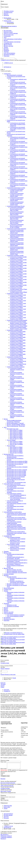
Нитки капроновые (9, 588)
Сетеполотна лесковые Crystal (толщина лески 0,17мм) (18, 298)
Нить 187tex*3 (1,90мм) (16, 430)
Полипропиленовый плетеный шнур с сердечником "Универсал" (17, 563)
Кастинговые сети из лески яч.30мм (16, 475)
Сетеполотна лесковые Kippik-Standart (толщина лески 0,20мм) (18, 325)
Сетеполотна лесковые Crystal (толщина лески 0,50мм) (18, 312)
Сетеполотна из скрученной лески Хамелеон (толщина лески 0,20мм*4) (18, 172)
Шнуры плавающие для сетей (15, 571)
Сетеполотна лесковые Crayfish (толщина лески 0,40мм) (18, 280)
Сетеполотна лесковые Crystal (15, 293)
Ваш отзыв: (4, 768)
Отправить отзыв (5, 776)
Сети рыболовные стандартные (12, 41)
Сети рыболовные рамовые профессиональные (14, 522)
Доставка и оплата (9, 11)
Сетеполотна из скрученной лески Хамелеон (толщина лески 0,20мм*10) (18, 155)
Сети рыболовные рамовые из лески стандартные (18, 498)
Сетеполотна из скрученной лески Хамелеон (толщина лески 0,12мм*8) (18, 147)
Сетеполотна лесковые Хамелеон (15, 366)
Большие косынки (11, 576)
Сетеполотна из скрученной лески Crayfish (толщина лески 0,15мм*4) (18, 88)
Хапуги (6, 609)
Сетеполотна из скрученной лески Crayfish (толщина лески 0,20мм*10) (18, 92)
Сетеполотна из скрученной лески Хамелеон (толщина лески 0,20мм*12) (18, 160)
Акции (5, 808)
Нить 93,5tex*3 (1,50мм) (16, 438)
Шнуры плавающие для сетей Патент (17, 572)
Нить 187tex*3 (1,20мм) (16, 443)
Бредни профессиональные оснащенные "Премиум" (14, 421)
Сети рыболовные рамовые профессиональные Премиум (14, 525)
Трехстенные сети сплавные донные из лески (17, 549)
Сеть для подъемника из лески (15, 616)
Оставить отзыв (5, 663)
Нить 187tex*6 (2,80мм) (16, 433)
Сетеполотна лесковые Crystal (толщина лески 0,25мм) (18, 304)
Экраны (6, 47)
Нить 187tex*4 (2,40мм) (16, 431)
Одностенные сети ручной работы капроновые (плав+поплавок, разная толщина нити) (16, 519)
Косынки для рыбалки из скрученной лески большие (17, 581)
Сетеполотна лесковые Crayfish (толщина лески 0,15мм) (18, 260)
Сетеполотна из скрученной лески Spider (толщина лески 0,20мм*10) (17, 124)
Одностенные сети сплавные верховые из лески (17, 539)
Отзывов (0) (7, 691)
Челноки (6, 610)
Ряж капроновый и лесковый (14, 75)
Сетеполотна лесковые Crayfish (15, 255)
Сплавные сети (8, 43)
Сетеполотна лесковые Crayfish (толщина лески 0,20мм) (18, 268)
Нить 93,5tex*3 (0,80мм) (16, 444)
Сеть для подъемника (9, 53)
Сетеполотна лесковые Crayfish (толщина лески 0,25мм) (18, 271)
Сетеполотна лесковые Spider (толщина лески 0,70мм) (18, 352)
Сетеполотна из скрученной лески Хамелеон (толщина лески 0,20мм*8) (18, 185)
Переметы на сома (12, 605)
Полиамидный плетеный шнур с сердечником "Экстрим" (15, 557)
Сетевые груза (7, 589)
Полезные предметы (9, 54)
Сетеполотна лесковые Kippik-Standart (17, 320)
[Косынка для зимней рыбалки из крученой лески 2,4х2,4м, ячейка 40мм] (15, 634)
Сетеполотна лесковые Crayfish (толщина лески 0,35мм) (18, 277)
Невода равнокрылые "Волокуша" (16, 426)
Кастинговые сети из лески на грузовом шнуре (15, 464)
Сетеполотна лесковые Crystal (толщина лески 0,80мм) (18, 318)
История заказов (8, 815)
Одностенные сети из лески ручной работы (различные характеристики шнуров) (16, 515)
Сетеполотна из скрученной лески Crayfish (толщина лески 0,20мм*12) (18, 96)
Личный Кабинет (8, 813)
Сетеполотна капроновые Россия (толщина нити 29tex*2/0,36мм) (17, 209)
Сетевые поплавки (9, 574)
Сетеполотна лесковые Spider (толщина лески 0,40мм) (18, 340)
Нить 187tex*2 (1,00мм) (16, 441)
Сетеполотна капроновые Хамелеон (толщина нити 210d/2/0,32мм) (17, 240)
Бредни (6, 40)
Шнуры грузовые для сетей (14, 569)
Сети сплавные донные (13, 544)
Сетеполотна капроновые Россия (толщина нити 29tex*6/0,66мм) (17, 222)
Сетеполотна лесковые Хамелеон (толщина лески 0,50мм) (17, 395)
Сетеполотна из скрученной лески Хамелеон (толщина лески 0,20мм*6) (18, 181)
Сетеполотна (7, 36)
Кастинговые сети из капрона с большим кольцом (15, 456)
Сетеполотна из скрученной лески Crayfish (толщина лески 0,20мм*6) (18, 113)
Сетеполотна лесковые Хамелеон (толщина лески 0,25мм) (17, 382)
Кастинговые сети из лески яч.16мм (16, 471)
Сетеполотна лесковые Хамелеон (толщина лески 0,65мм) (17, 408)
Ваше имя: (3, 761)
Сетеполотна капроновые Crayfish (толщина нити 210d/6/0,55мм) (17, 203)
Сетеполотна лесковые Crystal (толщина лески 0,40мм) (18, 309)
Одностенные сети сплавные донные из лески (17, 546)
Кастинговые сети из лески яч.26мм (16, 474)
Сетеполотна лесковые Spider (14, 330)
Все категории (7, 30)
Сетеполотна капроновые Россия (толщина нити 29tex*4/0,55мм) (17, 217)
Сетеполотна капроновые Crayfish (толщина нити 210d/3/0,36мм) (17, 199)
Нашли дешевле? (5, 668)
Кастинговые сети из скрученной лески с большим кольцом (16, 477)
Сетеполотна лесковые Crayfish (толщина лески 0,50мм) (18, 283)
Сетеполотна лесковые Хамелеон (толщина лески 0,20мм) (17, 378)
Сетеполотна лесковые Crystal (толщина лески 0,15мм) (18, 295)
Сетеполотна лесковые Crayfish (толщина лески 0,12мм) (18, 257)
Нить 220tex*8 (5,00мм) (16, 437)
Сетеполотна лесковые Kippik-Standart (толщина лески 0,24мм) (18, 328)
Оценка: (3, 773)
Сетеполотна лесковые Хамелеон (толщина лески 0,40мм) (17, 391)
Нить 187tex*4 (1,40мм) (16, 450)
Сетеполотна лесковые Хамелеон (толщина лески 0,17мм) (17, 374)
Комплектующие (8, 32)
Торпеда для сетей (8, 612)
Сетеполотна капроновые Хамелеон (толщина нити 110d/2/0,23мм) (17, 231)
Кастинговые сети (8, 34)
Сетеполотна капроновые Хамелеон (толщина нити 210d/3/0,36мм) (17, 244)
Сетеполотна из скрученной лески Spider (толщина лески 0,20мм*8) (17, 129)
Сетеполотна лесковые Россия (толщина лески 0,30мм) (18, 364)
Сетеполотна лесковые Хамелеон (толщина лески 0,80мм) (17, 416)
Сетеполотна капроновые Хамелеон (16, 228)
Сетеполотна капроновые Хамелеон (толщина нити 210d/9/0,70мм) (17, 253)
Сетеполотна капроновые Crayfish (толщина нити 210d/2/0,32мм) (17, 195)
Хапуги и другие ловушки (11, 33)
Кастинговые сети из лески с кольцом (17, 469)
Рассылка (6, 818)
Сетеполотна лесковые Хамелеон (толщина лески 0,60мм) (17, 403)
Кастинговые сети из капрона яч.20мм (17, 461)
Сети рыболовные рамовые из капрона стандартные (18, 495)
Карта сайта (7, 807)
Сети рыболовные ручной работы (13, 39)
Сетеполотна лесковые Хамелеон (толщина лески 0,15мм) (17, 370)
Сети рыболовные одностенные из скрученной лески (16, 485)
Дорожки (6, 51)
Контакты (6, 15)
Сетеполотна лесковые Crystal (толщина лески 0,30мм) (18, 306)
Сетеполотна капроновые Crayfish (16, 187)
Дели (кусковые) (11, 440)
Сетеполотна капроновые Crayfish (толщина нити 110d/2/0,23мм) (17, 191)
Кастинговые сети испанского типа (16, 482)
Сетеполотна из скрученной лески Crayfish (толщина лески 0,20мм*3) (18, 100)
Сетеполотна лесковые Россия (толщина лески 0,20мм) (18, 359)
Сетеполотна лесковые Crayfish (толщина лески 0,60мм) (18, 285)
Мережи (6, 607)
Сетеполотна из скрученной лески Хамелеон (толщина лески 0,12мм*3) (18, 143)
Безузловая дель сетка (12, 428)
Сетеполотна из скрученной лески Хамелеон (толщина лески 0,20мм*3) (18, 168)
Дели (5, 37)
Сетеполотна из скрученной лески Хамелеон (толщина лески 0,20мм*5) (18, 176)
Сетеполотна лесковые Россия (15, 357)
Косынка (3, 778)
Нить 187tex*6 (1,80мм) (16, 451)
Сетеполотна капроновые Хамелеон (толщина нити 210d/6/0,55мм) (17, 248)
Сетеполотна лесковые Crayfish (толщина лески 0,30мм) (18, 274)
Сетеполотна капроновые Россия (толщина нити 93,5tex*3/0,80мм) (17, 226)
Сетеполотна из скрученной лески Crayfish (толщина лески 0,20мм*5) (18, 109)
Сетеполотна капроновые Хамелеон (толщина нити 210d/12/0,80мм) (17, 236)
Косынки (6, 48)
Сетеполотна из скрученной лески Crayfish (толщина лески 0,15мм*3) (18, 83)
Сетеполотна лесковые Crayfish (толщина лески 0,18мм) (18, 266)
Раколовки (6, 56)
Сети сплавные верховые (13, 537)
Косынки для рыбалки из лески (15, 583)
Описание (6, 689)
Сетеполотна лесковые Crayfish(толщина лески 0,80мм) (18, 291)
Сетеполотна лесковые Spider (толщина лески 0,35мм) (18, 338)
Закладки (6, 816)
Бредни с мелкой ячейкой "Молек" (16, 424)
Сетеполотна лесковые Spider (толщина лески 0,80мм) (18, 354)
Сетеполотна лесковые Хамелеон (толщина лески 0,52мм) (17, 399)
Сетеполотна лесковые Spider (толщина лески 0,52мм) (18, 346)
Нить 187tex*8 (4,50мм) (16, 434)
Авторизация (10, 23)
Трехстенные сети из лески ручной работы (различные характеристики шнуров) (16, 529)
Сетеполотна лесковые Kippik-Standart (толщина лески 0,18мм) (18, 322)
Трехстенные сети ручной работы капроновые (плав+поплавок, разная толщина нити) (16, 533)
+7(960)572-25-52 (8, 62)
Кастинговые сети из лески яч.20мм (16, 472)
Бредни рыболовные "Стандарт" (15, 423)
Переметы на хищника (13, 606)
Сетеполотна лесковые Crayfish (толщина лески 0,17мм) (18, 263)
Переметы (6, 50)
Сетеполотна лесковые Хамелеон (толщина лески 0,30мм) (17, 386)
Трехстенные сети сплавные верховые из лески (17, 542)
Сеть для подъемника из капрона (15, 614)
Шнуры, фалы (7, 552)
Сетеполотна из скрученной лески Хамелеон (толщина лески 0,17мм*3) (18, 151)
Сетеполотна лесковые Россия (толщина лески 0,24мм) (18, 361)
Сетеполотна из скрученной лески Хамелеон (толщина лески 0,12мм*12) (18, 138)
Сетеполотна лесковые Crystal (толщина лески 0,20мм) (18, 301)
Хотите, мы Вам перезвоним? (18, 60)
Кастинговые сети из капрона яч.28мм (17, 462)
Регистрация (10, 22)
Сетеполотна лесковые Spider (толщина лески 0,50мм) (18, 343)
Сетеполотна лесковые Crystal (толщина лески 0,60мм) (18, 315)
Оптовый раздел (8, 12)
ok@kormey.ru (7, 67)
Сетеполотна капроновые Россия (15, 206)
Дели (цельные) (11, 445)
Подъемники (7, 617)
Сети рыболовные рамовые (14, 493)
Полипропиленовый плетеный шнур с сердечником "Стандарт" (17, 560)
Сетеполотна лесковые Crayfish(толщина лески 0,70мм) (18, 288)
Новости (6, 13)
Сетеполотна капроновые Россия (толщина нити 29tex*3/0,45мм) (17, 213)
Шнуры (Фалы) (8, 44)
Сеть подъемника (8, 613)
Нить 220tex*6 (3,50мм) (16, 435)
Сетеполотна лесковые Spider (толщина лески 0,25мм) (18, 332)
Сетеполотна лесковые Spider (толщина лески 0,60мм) (18, 349)
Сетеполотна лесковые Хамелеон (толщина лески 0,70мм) (17, 412)
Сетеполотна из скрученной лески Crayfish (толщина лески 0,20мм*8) (18, 117)
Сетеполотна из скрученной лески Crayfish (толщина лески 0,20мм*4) (18, 105)
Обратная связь (8, 805)
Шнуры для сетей (8, 46)
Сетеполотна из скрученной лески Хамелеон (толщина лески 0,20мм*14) (18, 164)
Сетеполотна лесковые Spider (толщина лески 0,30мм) (18, 335)
